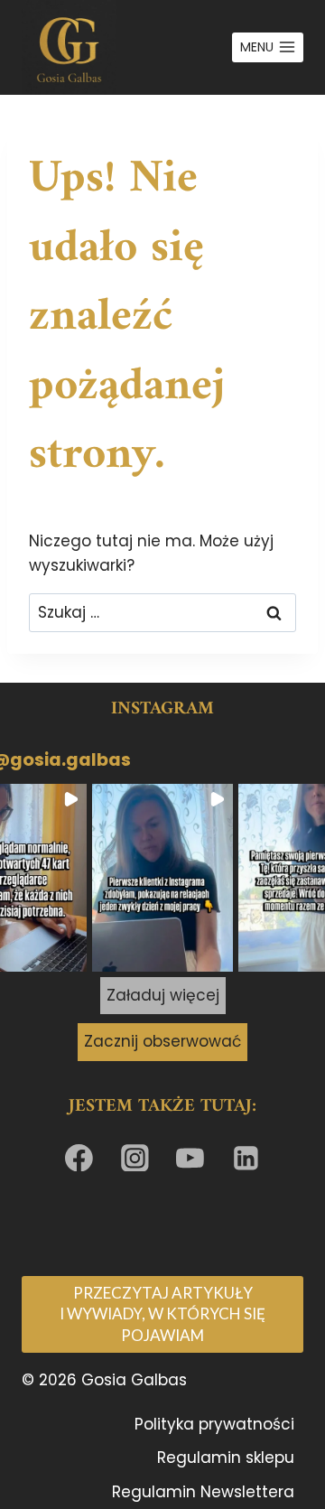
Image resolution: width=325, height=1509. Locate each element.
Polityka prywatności (214, 1424)
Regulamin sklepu (225, 1457)
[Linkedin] (246, 1158)
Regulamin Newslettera (203, 1492)
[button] (162, 878)
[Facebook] (79, 1158)
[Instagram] (134, 1158)
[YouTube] (190, 1158)
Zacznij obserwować (162, 1041)
